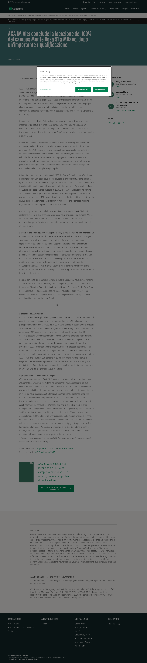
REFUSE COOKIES (83, 89)
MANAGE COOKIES (45, 89)
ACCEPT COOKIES (100, 89)
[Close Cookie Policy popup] (108, 69)
